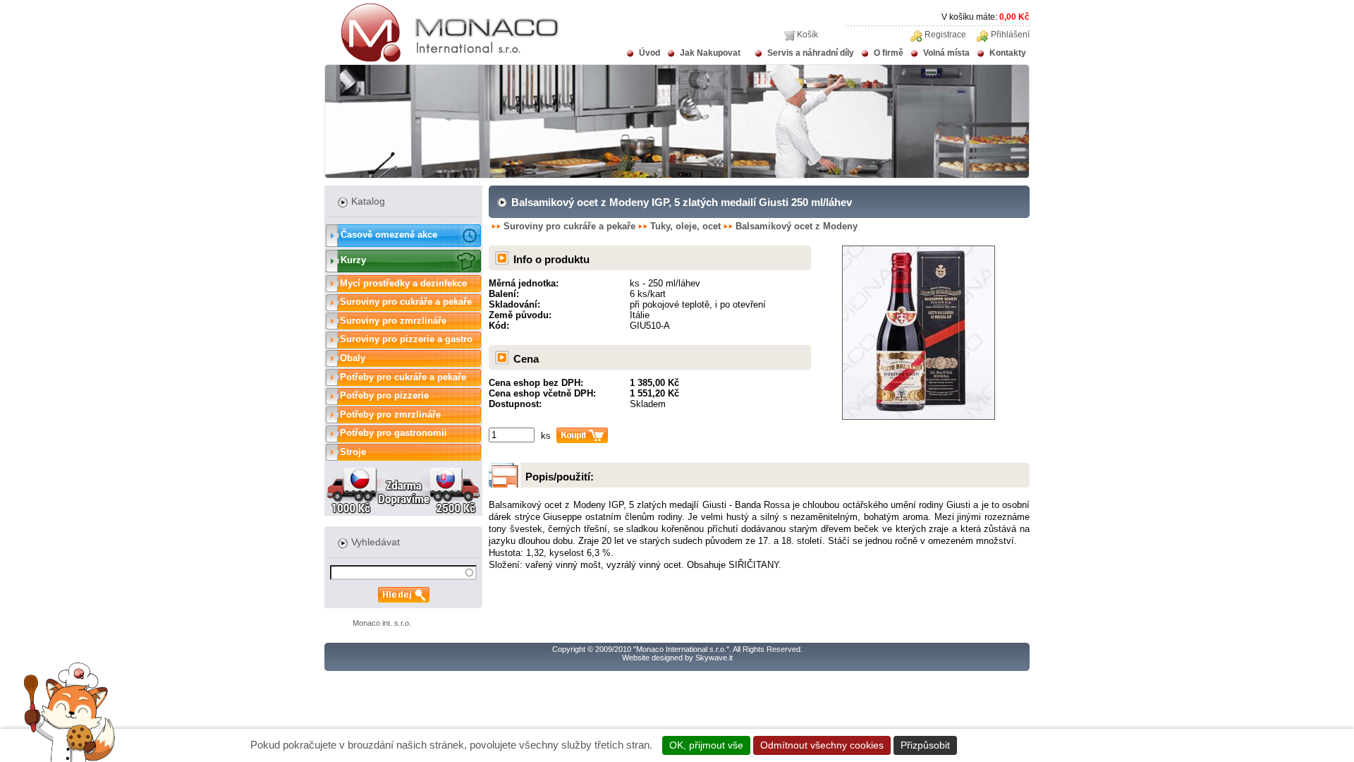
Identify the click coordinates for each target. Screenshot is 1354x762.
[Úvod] (441, 59)
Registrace (945, 35)
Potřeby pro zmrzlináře (390, 414)
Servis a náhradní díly (810, 53)
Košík (807, 35)
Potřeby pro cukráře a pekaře (403, 377)
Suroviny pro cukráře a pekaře (406, 301)
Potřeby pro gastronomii (393, 433)
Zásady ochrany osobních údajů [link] (1035, 745)
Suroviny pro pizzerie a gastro (406, 339)
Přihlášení (1010, 35)
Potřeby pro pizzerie (384, 395)
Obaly (352, 358)
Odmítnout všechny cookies (822, 745)
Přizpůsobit (925, 745)
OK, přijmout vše (706, 745)
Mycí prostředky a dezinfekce (403, 283)
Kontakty (1007, 53)
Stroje (353, 452)
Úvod (649, 53)
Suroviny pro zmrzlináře (393, 320)
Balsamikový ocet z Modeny (797, 226)
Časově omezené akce (389, 234)
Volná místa (946, 53)
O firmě (888, 53)
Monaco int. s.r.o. (382, 623)
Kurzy (353, 260)
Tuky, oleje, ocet (685, 226)
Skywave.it (714, 657)
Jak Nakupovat (710, 53)
